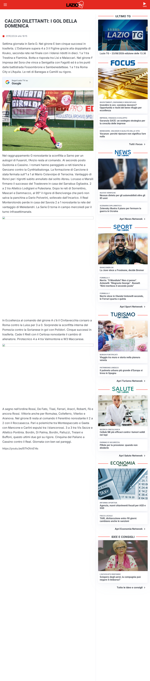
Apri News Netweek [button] (131, 218)
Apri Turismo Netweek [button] (130, 380)
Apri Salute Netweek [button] (131, 455)
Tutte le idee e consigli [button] (130, 587)
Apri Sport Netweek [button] (131, 306)
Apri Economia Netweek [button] (129, 528)
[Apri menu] (5, 5)
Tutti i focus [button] (136, 144)
